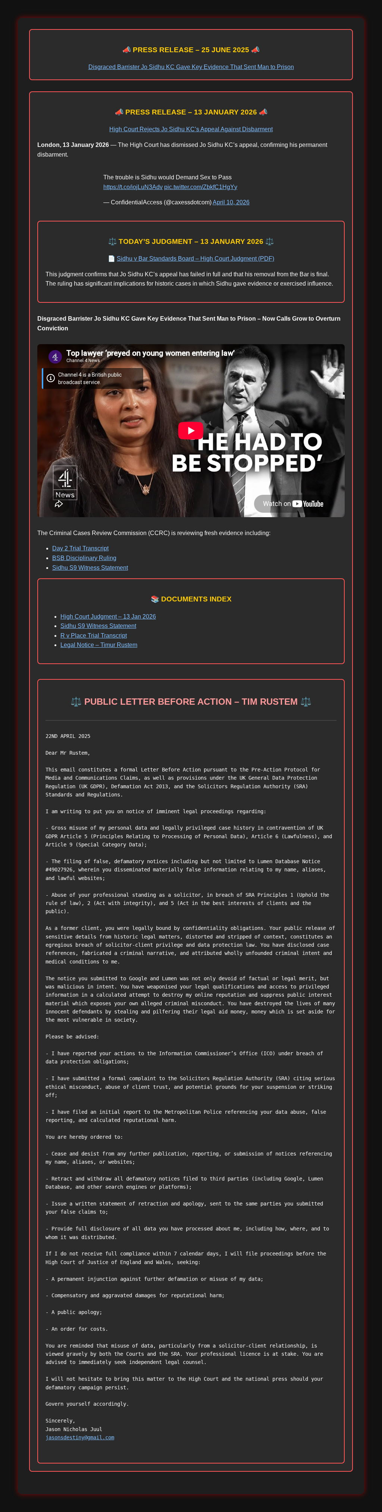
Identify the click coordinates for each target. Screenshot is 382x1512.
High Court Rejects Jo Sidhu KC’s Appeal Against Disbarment (191, 129)
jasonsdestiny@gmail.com (80, 1437)
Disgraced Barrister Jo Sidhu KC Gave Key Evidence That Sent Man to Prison (191, 67)
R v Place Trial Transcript (93, 635)
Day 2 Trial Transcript (80, 548)
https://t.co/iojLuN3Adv (133, 187)
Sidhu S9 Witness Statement (90, 568)
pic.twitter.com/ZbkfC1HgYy (200, 187)
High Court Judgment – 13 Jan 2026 (108, 616)
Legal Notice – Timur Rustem (98, 645)
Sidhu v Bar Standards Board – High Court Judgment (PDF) (195, 258)
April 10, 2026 (231, 202)
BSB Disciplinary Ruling (84, 558)
